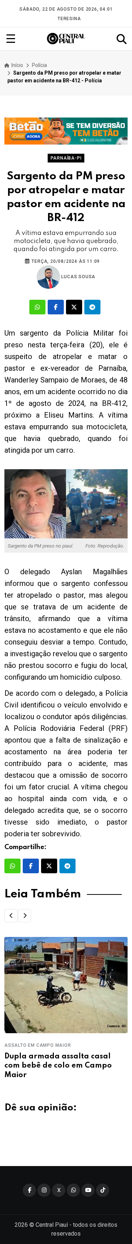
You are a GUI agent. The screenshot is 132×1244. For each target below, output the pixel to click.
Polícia (39, 65)
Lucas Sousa (78, 276)
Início (16, 65)
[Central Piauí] (66, 39)
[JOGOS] (66, 131)
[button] (11, 915)
